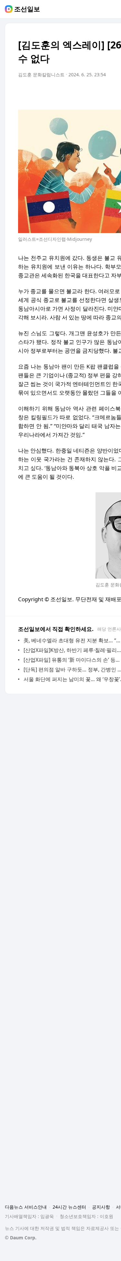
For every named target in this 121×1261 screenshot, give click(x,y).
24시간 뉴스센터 (69, 1207)
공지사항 (101, 1207)
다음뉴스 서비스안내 (26, 1207)
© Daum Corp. (20, 1237)
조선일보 (27, 9)
